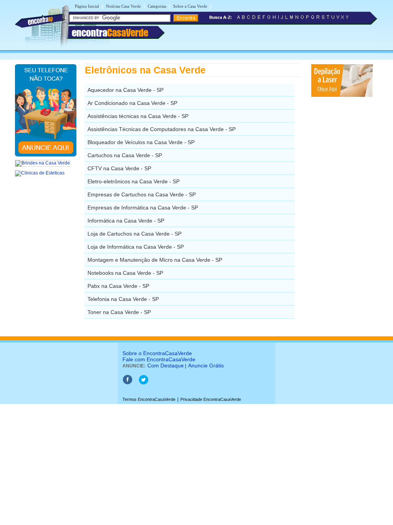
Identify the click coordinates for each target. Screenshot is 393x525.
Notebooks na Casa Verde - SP (125, 273)
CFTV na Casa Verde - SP (119, 168)
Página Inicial (87, 6)
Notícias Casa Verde (123, 6)
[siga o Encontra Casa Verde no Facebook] (127, 383)
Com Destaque (165, 365)
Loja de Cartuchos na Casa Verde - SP (135, 234)
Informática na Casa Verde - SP (126, 221)
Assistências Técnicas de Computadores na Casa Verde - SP (162, 129)
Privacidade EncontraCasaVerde (210, 399)
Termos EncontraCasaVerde (148, 399)
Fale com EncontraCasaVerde (158, 359)
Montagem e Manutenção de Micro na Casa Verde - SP (155, 260)
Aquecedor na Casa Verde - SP (125, 90)
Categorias (157, 6)
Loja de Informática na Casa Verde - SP (136, 247)
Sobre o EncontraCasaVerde (157, 353)
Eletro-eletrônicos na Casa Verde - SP (134, 181)
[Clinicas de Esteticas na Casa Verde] (39, 173)
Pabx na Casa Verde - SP (118, 286)
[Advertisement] (340, 213)
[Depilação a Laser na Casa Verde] (342, 95)
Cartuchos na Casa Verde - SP (125, 155)
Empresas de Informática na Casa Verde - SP (143, 207)
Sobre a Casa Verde (190, 6)
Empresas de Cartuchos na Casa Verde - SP (142, 194)
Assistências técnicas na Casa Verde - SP (138, 116)
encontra (110, 33)
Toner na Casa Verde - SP (119, 312)
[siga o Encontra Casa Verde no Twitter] (143, 383)
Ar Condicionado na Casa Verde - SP (132, 103)
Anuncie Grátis (206, 365)
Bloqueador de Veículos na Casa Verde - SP (141, 142)
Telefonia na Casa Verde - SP (123, 299)
